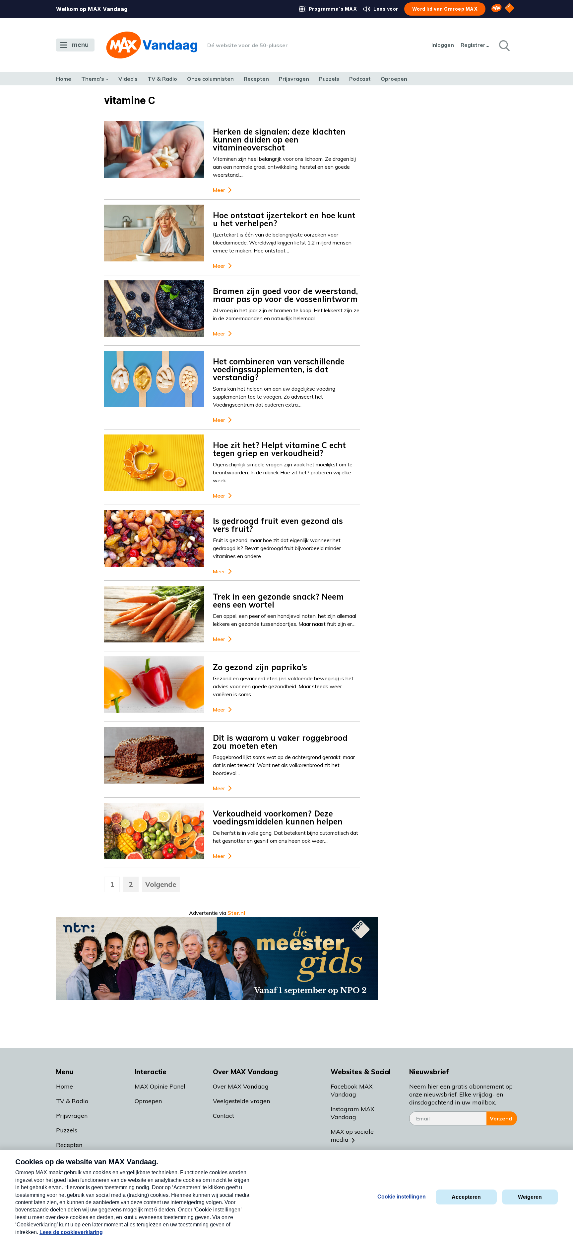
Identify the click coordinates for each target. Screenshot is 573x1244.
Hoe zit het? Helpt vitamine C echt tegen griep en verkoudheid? (279, 449)
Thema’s (92, 78)
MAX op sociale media (352, 1135)
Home (63, 78)
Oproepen (394, 78)
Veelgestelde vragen (241, 1101)
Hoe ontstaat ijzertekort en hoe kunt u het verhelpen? (284, 219)
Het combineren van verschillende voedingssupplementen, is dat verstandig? (279, 369)
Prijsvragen (294, 78)
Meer (219, 190)
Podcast (360, 78)
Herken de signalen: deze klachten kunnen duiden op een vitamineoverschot (279, 139)
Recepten (256, 78)
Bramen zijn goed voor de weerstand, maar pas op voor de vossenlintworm (285, 295)
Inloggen (442, 45)
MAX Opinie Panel (160, 1086)
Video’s (128, 78)
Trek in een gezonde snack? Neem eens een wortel (278, 601)
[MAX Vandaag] (151, 45)
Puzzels (329, 78)
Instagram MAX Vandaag (352, 1113)
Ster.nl (236, 912)
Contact (223, 1115)
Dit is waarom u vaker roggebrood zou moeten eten (280, 742)
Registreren (475, 45)
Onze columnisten (210, 78)
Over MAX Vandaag (241, 1086)
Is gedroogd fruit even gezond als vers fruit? (278, 525)
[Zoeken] (503, 45)
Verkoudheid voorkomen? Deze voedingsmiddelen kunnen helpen (278, 817)
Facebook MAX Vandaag (352, 1090)
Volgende (160, 884)
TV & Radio (162, 78)
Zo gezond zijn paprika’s (260, 667)
